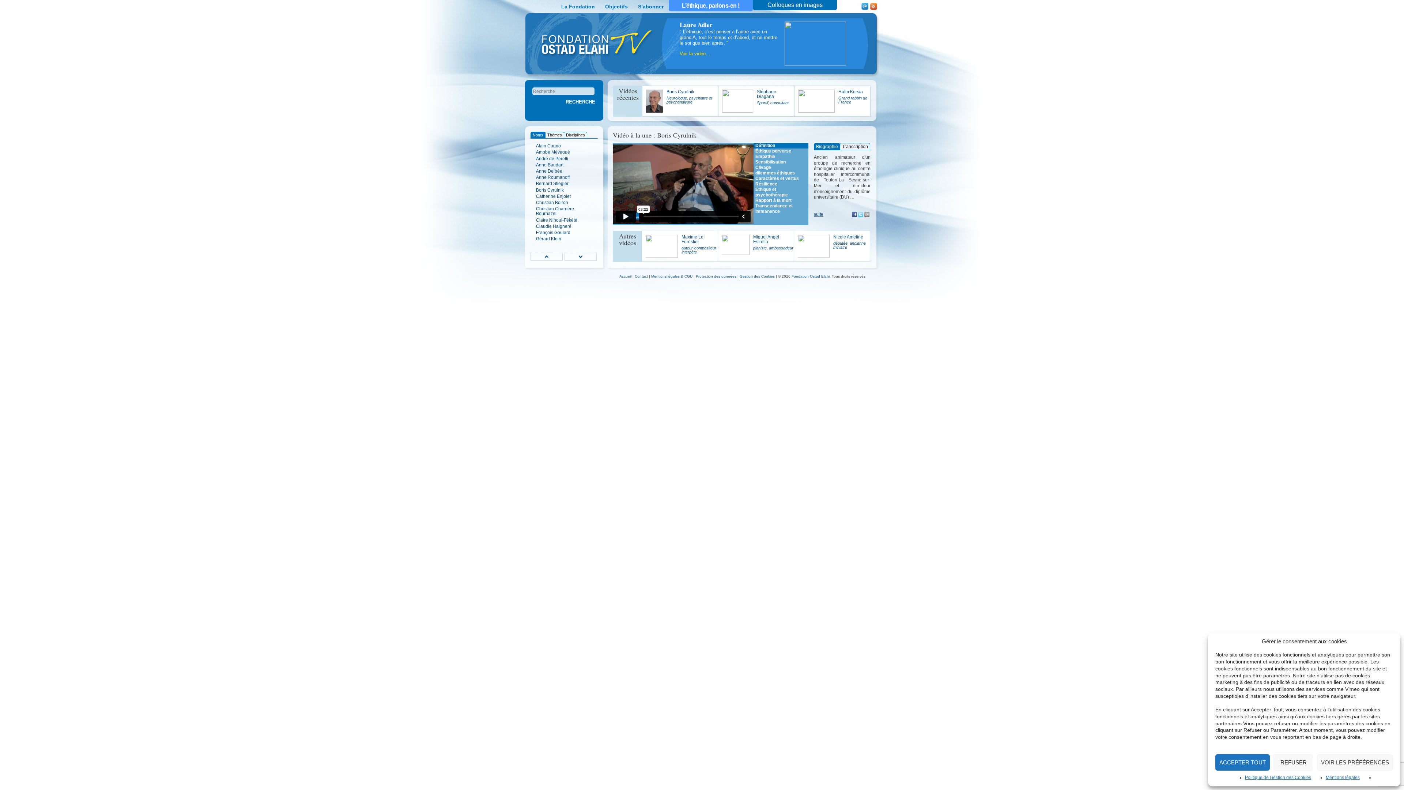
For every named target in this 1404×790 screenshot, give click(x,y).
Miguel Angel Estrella (773, 242)
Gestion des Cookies (757, 276)
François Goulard (553, 232)
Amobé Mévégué (553, 152)
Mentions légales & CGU (671, 276)
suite (818, 214)
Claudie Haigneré (553, 226)
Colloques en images (795, 5)
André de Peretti (552, 158)
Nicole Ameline (849, 241)
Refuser (1293, 762)
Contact (864, 6)
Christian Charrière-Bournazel (555, 211)
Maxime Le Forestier (700, 244)
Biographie (827, 146)
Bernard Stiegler (552, 183)
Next (581, 257)
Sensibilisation (770, 162)
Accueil (625, 276)
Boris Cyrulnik (550, 190)
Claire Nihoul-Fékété (556, 220)
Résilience (766, 184)
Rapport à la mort (773, 200)
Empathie (765, 156)
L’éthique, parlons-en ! (711, 6)
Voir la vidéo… (695, 53)
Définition (765, 145)
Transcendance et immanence (774, 209)
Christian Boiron (552, 202)
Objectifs (616, 7)
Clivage (763, 167)
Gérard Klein (548, 238)
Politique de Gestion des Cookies (1278, 777)
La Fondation (578, 7)
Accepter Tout (1242, 762)
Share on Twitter (860, 214)
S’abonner (651, 7)
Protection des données (716, 276)
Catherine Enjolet (553, 196)
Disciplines (575, 135)
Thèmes (554, 135)
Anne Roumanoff (553, 177)
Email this (866, 214)
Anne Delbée (549, 171)
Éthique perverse (773, 151)
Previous (547, 257)
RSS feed (873, 6)
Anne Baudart (549, 165)
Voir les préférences (1355, 762)
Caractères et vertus (777, 178)
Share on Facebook (854, 214)
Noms (538, 135)
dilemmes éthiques (775, 173)
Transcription (855, 146)
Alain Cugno (548, 145)
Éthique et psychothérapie (771, 192)
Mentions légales (1343, 777)
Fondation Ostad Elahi (811, 276)
